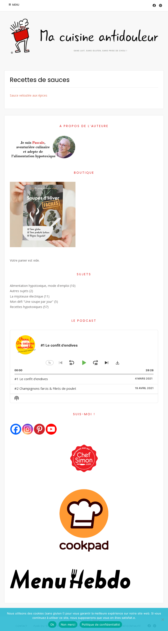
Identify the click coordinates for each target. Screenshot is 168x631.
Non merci (68, 624)
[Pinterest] (39, 429)
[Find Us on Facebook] (154, 5)
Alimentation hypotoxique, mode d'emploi (39, 286)
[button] (117, 362)
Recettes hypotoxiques (26, 307)
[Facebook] (15, 429)
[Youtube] (51, 429)
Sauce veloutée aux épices (28, 95)
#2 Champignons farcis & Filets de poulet (45, 388)
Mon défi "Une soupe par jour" (31, 301)
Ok (52, 624)
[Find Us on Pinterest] (161, 5)
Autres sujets (19, 291)
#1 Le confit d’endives (31, 379)
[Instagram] (27, 429)
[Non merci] (162, 619)
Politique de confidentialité (101, 624)
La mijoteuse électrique (26, 296)
